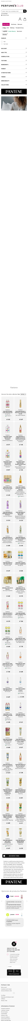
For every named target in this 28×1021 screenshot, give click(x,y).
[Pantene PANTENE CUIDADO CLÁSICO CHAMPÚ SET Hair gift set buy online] (20, 567)
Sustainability (4, 1013)
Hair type (4, 52)
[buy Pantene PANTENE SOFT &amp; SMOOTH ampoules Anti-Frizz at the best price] (20, 581)
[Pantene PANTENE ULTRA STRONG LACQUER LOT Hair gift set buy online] (7, 719)
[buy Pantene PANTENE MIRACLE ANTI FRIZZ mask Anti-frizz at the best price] (8, 556)
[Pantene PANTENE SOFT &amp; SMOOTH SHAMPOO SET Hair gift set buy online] (7, 643)
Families (3, 38)
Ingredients (4, 64)
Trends (3, 76)
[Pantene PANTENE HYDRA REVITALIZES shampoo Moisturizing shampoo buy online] (7, 441)
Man (17, 971)
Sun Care (5, 44)
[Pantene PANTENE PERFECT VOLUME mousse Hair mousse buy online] (7, 694)
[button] (2, 912)
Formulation (5, 56)
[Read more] (12, 962)
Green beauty (5, 81)
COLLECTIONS (5, 85)
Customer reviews (5, 1010)
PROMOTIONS (5, 15)
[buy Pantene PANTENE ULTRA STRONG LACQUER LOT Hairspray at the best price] (8, 707)
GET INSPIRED (4, 13)
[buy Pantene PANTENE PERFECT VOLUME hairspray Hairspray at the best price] (20, 707)
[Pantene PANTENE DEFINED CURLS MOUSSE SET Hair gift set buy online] (7, 416)
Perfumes (13, 24)
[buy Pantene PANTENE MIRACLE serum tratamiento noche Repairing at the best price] (8, 758)
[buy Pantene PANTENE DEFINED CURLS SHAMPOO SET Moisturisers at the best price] (20, 606)
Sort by (22, 394)
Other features (6, 72)
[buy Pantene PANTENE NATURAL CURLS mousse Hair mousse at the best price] (20, 657)
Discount (4, 48)
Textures (4, 60)
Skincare (20, 24)
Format (3, 68)
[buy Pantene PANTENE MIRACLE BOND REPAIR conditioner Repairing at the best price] (20, 833)
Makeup (12, 28)
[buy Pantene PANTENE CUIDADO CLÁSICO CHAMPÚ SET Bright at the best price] (20, 556)
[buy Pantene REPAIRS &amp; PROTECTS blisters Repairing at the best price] (8, 581)
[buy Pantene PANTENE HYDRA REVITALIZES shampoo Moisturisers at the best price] (8, 430)
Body (4, 28)
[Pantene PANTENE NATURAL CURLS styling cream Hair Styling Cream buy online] (7, 668)
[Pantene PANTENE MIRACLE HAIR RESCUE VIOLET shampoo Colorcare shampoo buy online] (7, 517)
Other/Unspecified (14, 974)
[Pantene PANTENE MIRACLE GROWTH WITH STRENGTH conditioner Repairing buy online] (7, 794)
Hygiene (5, 31)
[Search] (25, 11)
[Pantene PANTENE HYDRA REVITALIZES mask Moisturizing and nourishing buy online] (7, 492)
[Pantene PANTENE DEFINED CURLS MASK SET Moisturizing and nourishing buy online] (7, 744)
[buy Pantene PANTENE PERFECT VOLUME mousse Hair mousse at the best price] (8, 682)
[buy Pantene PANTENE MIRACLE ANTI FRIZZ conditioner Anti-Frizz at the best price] (8, 833)
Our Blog (3, 995)
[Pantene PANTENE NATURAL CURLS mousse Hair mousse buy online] (20, 668)
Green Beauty (12, 31)
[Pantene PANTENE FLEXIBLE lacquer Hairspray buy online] (20, 694)
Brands (5, 34)
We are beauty (4, 1012)
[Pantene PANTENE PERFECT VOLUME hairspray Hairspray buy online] (20, 719)
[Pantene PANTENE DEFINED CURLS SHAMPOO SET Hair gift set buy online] (20, 618)
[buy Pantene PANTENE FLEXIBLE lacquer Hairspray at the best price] (20, 682)
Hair (8, 28)
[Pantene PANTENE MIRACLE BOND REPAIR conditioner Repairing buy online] (20, 845)
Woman (6, 33)
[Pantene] (14, 91)
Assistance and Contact (6, 1)
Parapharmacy (20, 28)
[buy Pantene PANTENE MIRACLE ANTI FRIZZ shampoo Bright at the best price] (8, 530)
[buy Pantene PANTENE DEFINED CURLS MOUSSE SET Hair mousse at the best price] (8, 404)
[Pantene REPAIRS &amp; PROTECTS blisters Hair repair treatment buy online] (7, 593)
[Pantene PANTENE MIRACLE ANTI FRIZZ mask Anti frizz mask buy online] (7, 567)
